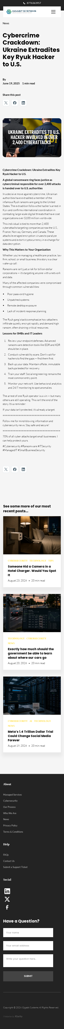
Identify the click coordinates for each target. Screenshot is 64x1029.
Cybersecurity (10, 800)
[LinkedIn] (7, 891)
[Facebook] (7, 907)
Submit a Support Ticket (15, 867)
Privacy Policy (10, 825)
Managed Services (12, 794)
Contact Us (9, 861)
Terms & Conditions (13, 831)
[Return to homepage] (19, 11)
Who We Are (9, 813)
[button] (53, 11)
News (6, 819)
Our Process (9, 807)
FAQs (6, 854)
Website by (12, 1016)
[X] (7, 899)
